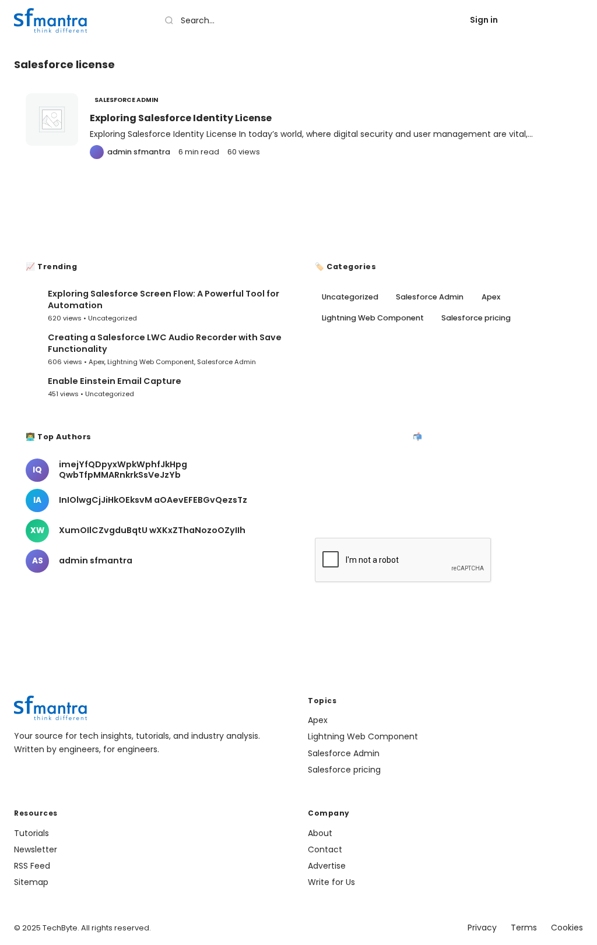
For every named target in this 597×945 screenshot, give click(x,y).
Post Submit (547, 20)
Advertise (327, 866)
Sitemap (31, 882)
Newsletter (35, 849)
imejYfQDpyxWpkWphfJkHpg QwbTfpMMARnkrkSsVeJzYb (123, 470)
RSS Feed (32, 866)
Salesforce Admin (126, 100)
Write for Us (331, 882)
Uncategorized (112, 318)
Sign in (484, 20)
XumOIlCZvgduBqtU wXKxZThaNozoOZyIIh (152, 530)
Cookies (567, 927)
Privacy (482, 927)
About (320, 833)
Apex (96, 361)
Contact (325, 849)
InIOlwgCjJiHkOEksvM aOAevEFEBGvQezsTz (153, 500)
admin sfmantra (95, 560)
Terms (524, 927)
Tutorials (31, 833)
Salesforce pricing (476, 318)
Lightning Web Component (150, 361)
